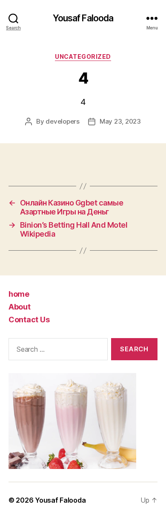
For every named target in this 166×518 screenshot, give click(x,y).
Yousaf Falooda (83, 18)
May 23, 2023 (120, 121)
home (19, 293)
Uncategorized (83, 56)
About (20, 306)
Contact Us (29, 319)
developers (62, 121)
